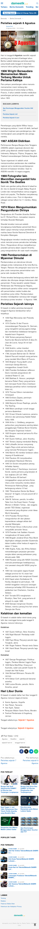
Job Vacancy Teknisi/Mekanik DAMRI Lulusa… (22, 885)
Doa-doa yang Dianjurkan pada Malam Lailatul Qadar (29, 809)
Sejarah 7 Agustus (26, 720)
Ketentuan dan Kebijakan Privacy (11, 906)
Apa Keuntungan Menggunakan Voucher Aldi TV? (29, 830)
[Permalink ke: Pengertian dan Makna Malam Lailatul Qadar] (9, 821)
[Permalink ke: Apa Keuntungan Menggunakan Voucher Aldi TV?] (29, 821)
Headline (13, 739)
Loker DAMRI (12, 849)
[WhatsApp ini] (36, 751)
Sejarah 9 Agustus (25, 728)
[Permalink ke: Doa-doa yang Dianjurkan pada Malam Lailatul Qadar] (29, 801)
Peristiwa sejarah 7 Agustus (8, 760)
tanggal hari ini (20, 742)
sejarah (21, 739)
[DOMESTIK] (19, 3)
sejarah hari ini (7, 742)
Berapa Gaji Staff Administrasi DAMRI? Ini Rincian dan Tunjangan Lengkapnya (9, 789)
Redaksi (3, 901)
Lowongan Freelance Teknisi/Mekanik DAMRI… (22, 876)
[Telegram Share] (31, 751)
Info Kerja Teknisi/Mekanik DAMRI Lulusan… (21, 860)
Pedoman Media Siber (8, 904)
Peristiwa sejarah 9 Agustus (30, 760)
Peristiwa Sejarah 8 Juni (11, 118)
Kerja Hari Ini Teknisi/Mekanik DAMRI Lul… (22, 868)
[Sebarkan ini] (21, 751)
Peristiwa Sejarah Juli (10, 114)
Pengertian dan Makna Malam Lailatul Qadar (9, 828)
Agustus (4, 739)
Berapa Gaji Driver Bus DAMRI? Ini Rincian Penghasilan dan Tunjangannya (29, 789)
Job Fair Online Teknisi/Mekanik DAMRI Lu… (23, 852)
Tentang (3, 898)
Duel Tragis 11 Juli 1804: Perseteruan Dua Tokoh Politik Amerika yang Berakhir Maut (9, 810)
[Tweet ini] (26, 751)
